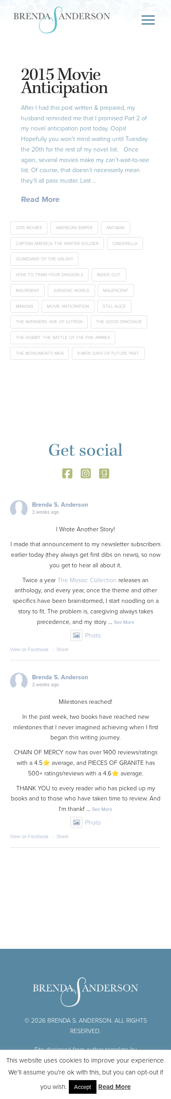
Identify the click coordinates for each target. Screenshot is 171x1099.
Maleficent (115, 290)
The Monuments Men (40, 353)
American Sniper (74, 227)
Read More (40, 199)
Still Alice (114, 306)
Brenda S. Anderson (60, 504)
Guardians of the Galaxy (44, 259)
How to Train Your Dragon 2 (49, 274)
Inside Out (109, 274)
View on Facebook (29, 649)
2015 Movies (29, 227)
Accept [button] (82, 1087)
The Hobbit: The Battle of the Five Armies (63, 337)
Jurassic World (71, 290)
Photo (93, 635)
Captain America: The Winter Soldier (57, 243)
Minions (24, 306)
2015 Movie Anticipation (64, 81)
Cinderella (124, 243)
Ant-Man (115, 227)
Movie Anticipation (68, 306)
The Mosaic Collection (87, 580)
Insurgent (27, 290)
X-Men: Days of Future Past (108, 353)
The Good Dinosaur (119, 321)
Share (62, 649)
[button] (148, 20)
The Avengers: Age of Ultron (49, 321)
